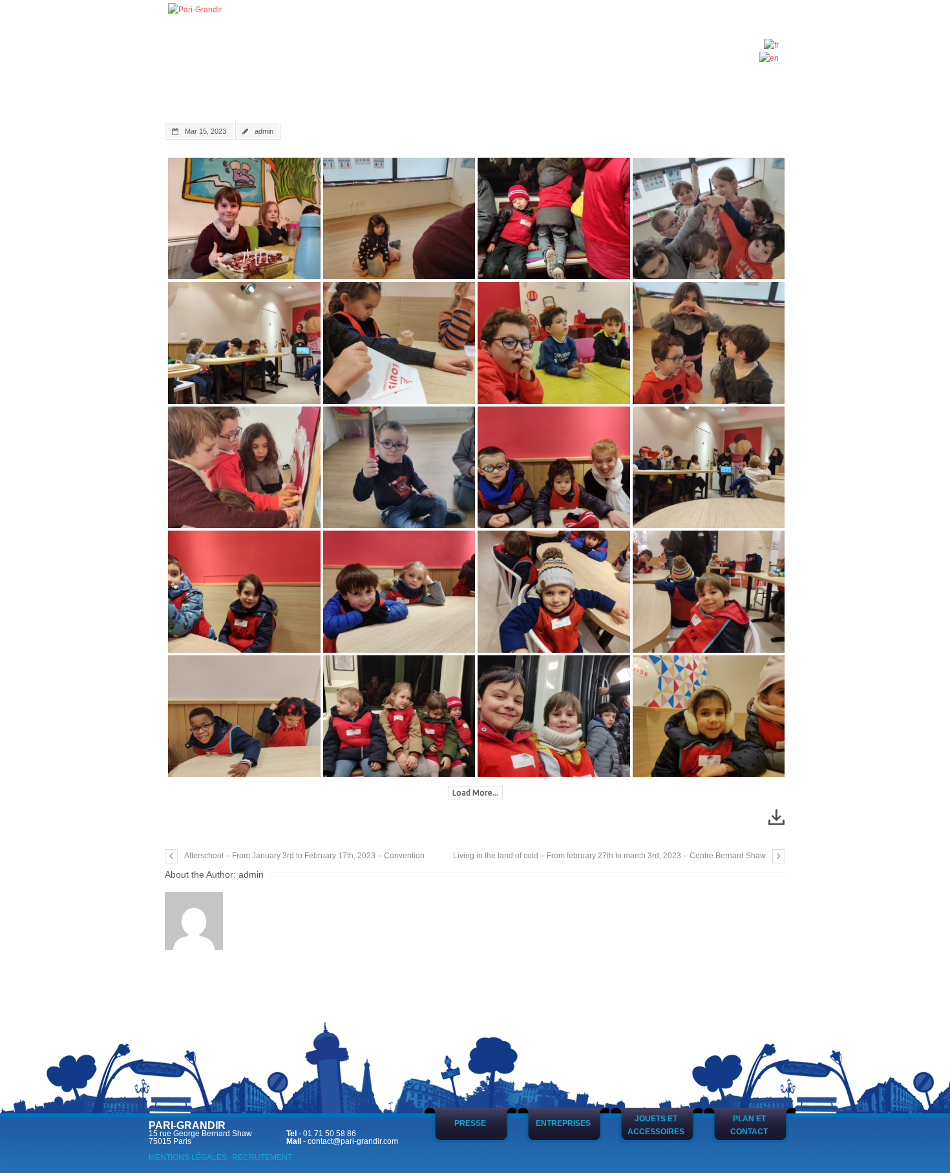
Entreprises (563, 1123)
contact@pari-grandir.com (353, 1141)
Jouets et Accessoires (656, 1125)
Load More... (475, 792)
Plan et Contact (749, 1125)
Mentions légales (188, 1157)
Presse (470, 1123)
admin (264, 131)
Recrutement (262, 1157)
